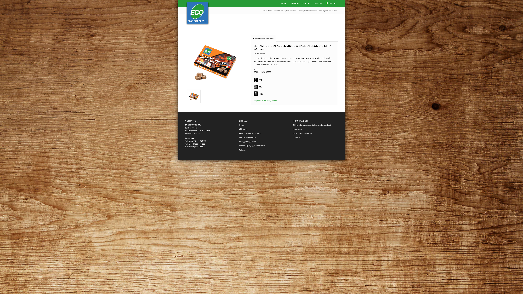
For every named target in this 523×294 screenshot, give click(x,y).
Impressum (297, 129)
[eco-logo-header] (197, 14)
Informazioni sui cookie (302, 133)
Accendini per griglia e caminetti (252, 145)
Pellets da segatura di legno (250, 133)
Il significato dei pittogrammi (265, 100)
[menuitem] (283, 3)
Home (241, 125)
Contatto (296, 137)
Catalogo (242, 150)
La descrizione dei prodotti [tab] (264, 38)
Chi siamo (243, 129)
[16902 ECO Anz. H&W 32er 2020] (214, 62)
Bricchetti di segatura (247, 137)
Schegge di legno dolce (248, 141)
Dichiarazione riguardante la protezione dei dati (312, 125)
